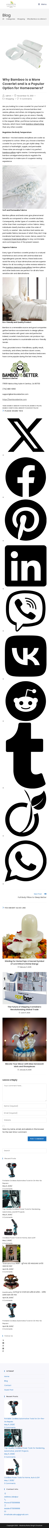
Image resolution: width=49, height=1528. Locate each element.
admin (8, 96)
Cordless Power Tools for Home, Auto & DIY (18, 1238)
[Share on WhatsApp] (26, 884)
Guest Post (8, 1390)
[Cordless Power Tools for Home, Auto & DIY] (11, 1227)
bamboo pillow (35, 406)
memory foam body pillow (28, 408)
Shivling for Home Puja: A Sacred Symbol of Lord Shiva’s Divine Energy (24, 962)
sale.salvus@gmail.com (18, 1514)
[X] (3, 1340)
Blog (6, 1381)
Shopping (10, 99)
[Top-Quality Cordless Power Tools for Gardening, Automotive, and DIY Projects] (11, 1199)
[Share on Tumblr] (26, 788)
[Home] (3, 19)
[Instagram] (3, 1346)
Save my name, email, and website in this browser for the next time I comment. (23, 1130)
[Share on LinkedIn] (26, 589)
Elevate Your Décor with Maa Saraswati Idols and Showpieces (24, 1065)
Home (6, 1376)
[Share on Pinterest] (26, 541)
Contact (7, 1385)
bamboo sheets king (10, 408)
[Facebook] (3, 1343)
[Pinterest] (3, 1351)
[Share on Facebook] (26, 497)
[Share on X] (26, 455)
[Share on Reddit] (26, 721)
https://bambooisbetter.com (14, 399)
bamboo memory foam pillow (18, 406)
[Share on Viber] (26, 631)
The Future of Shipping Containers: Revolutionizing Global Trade (24, 1008)
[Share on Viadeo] (26, 836)
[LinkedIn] (3, 1348)
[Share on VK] (26, 679)
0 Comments (26, 99)
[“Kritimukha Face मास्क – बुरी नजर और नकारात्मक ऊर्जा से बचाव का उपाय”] (11, 1253)
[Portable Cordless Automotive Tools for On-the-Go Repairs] (11, 1170)
